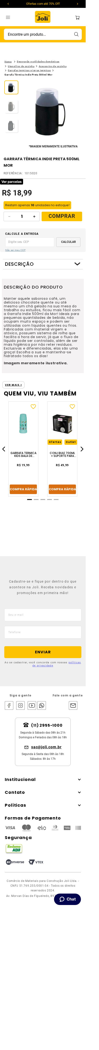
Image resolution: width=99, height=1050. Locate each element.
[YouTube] (32, 705)
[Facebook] (9, 705)
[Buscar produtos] (76, 34)
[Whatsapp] (40, 705)
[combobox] (43, 34)
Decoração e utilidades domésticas (38, 61)
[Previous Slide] (8, 4)
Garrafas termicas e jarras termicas (29, 70)
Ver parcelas (11, 182)
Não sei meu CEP (15, 250)
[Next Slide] (78, 4)
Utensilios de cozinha (21, 66)
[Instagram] (20, 705)
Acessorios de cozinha (53, 66)
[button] (50, 112)
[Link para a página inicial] (8, 61)
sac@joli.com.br (46, 747)
